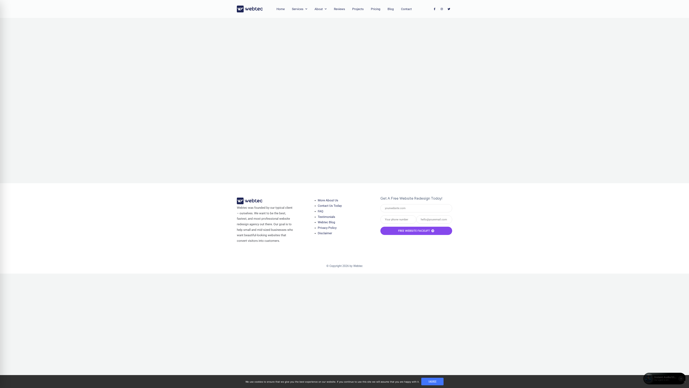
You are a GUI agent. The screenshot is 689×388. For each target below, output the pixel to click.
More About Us (328, 200)
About (319, 9)
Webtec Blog (326, 222)
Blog (391, 9)
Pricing (375, 9)
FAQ (320, 211)
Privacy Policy (327, 228)
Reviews (339, 9)
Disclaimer (325, 233)
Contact (406, 9)
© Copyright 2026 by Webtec (344, 266)
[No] (684, 381)
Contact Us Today (330, 205)
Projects (358, 9)
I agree (432, 381)
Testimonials (326, 217)
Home (280, 9)
